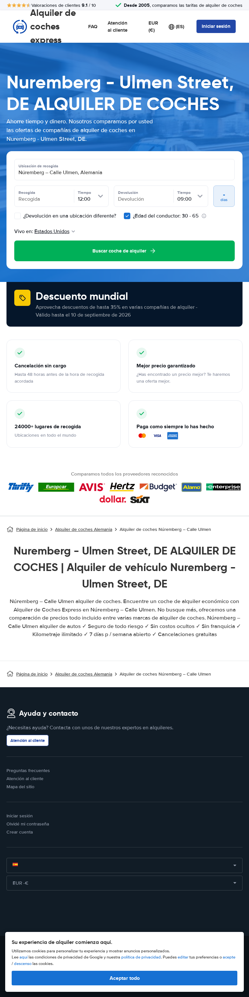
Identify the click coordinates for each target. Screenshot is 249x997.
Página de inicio (32, 529)
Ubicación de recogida (38, 166)
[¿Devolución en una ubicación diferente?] (17, 216)
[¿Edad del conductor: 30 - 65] (127, 216)
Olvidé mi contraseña (27, 824)
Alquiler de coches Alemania (83, 529)
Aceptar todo (125, 978)
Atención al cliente (117, 26)
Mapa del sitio (20, 787)
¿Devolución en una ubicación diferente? (69, 216)
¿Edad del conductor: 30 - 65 (166, 216)
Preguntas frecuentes (28, 770)
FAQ (92, 26)
